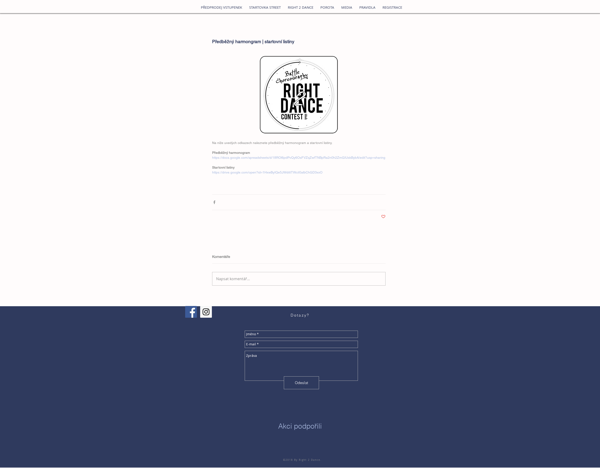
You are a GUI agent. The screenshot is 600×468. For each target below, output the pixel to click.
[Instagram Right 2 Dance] (206, 312)
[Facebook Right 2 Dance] (191, 312)
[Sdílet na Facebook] (214, 202)
